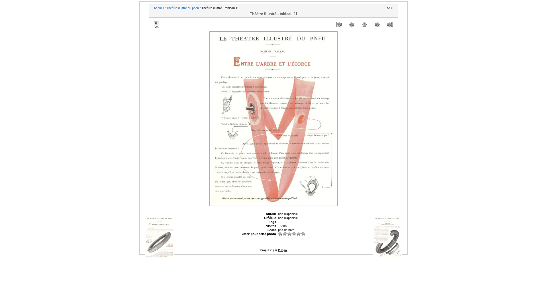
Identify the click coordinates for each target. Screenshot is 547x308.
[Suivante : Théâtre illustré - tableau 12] (377, 24)
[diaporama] (157, 24)
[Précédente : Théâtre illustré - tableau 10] (352, 24)
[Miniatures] (364, 24)
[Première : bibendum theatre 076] (339, 24)
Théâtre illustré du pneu (182, 8)
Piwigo (282, 250)
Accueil (159, 8)
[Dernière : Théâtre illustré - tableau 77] (390, 24)
